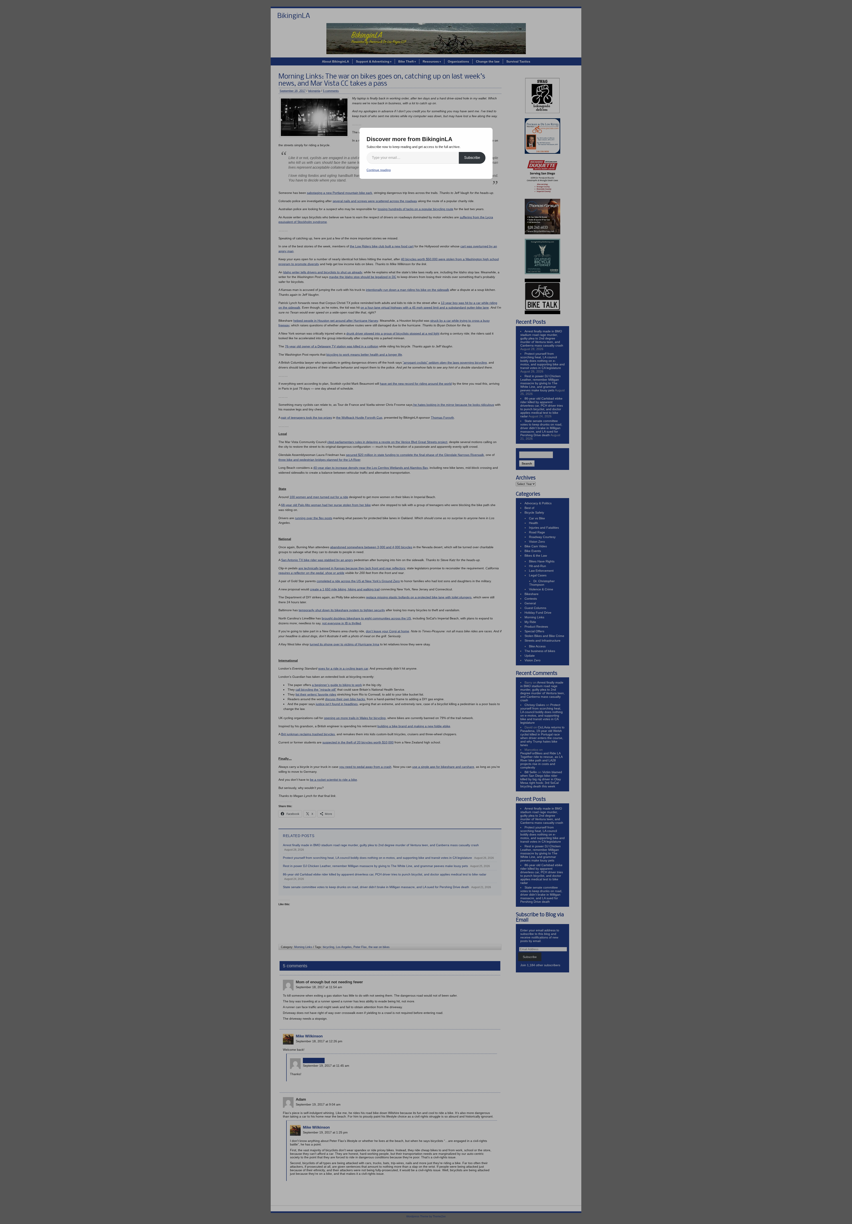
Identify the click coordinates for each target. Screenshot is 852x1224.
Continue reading (379, 170)
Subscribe (472, 158)
